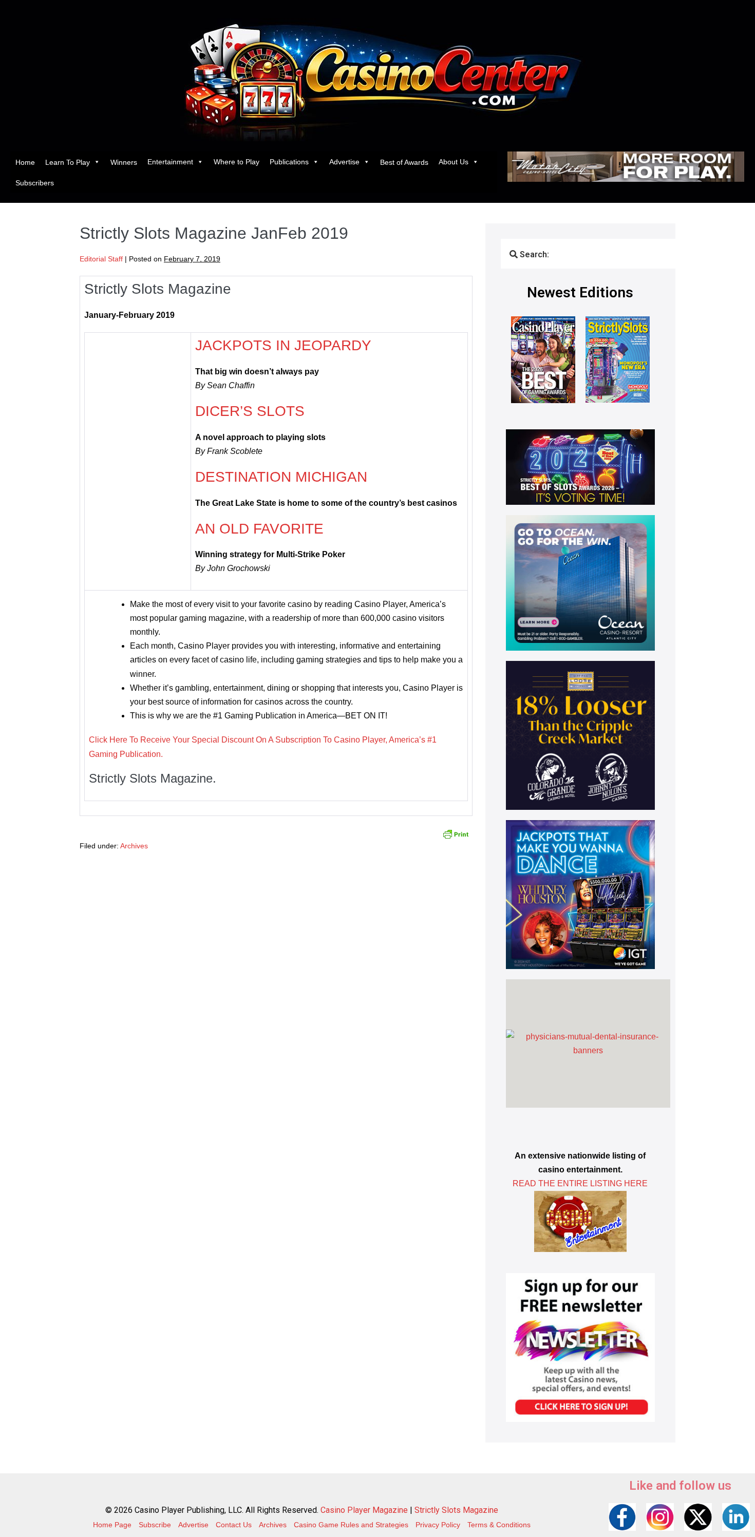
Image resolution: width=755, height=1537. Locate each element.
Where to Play (236, 162)
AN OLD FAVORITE (259, 529)
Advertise (344, 162)
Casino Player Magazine (364, 1510)
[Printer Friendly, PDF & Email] (456, 833)
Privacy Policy (438, 1525)
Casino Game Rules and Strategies (351, 1525)
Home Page (112, 1525)
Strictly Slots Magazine (456, 1510)
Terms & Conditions (499, 1525)
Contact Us (234, 1525)
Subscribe (155, 1525)
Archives (134, 846)
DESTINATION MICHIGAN (281, 477)
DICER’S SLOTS (250, 411)
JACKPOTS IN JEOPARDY (283, 345)
